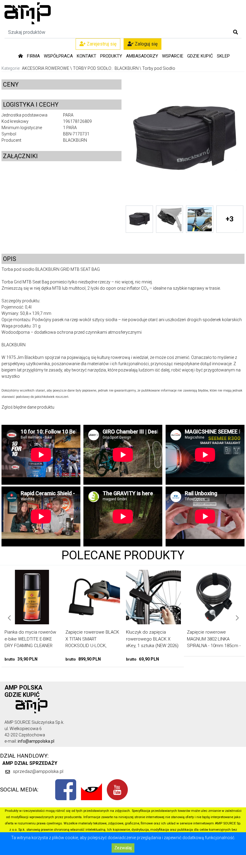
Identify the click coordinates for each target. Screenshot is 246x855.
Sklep (223, 56)
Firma (33, 56)
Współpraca (58, 56)
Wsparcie (172, 56)
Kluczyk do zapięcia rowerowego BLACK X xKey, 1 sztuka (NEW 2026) (93, 638)
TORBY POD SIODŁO (92, 68)
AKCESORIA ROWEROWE (45, 68)
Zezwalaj (123, 847)
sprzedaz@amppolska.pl (38, 771)
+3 (230, 219)
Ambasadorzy (142, 56)
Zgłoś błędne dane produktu (28, 407)
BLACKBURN (127, 68)
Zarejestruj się (101, 44)
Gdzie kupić (200, 56)
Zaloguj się (146, 44)
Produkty (111, 56)
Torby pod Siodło (158, 68)
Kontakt (86, 56)
